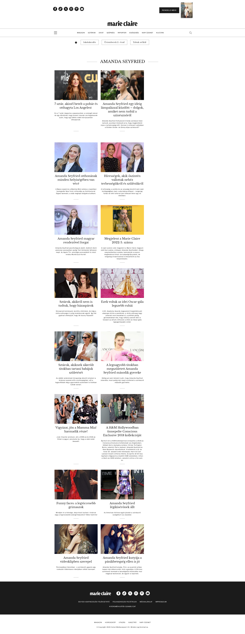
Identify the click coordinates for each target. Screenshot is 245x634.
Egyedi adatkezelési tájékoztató (94, 602)
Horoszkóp (110, 622)
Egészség (134, 33)
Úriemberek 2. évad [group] (114, 42)
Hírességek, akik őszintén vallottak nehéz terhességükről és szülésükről (122, 179)
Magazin (81, 33)
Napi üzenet (147, 33)
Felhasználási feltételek (125, 602)
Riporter (122, 33)
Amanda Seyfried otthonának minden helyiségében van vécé (76, 179)
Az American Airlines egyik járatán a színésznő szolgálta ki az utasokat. (122, 514)
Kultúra (160, 33)
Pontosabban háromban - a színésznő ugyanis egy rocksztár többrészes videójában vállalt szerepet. (76, 568)
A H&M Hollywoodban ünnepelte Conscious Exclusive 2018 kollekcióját (122, 431)
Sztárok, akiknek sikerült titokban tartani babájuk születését (76, 368)
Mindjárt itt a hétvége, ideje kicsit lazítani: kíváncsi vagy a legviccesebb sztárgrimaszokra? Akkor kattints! (76, 514)
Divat (101, 33)
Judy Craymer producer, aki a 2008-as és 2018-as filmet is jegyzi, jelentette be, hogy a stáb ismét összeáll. (76, 439)
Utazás (122, 622)
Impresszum (161, 602)
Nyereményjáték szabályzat (122, 606)
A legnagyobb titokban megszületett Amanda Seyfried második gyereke (122, 368)
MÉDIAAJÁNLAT (146, 602)
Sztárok (92, 33)
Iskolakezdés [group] (89, 42)
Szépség (111, 33)
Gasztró (132, 622)
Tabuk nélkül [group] (139, 42)
